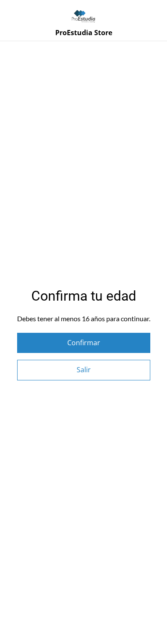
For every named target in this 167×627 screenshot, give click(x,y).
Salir (84, 369)
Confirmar (83, 342)
